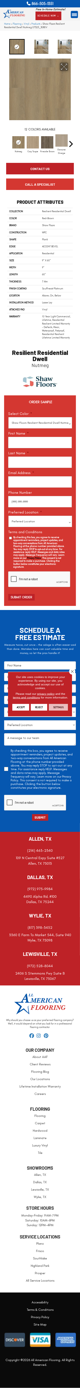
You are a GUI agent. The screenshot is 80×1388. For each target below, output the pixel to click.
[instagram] (39, 1036)
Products (35, 23)
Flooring (17, 23)
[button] (48, 16)
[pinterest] (47, 1036)
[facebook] (32, 1036)
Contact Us (40, 169)
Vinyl (26, 23)
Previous (3, 47)
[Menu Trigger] (74, 14)
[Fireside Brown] (47, 142)
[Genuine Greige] (61, 140)
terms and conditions (26, 697)
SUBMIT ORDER (21, 597)
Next (77, 47)
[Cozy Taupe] (33, 142)
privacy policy (46, 693)
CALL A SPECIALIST (40, 184)
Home (7, 23)
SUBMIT (40, 817)
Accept (21, 707)
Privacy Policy (34, 558)
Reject (39, 707)
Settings (58, 707)
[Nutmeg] (18, 142)
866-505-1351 (42, 3)
